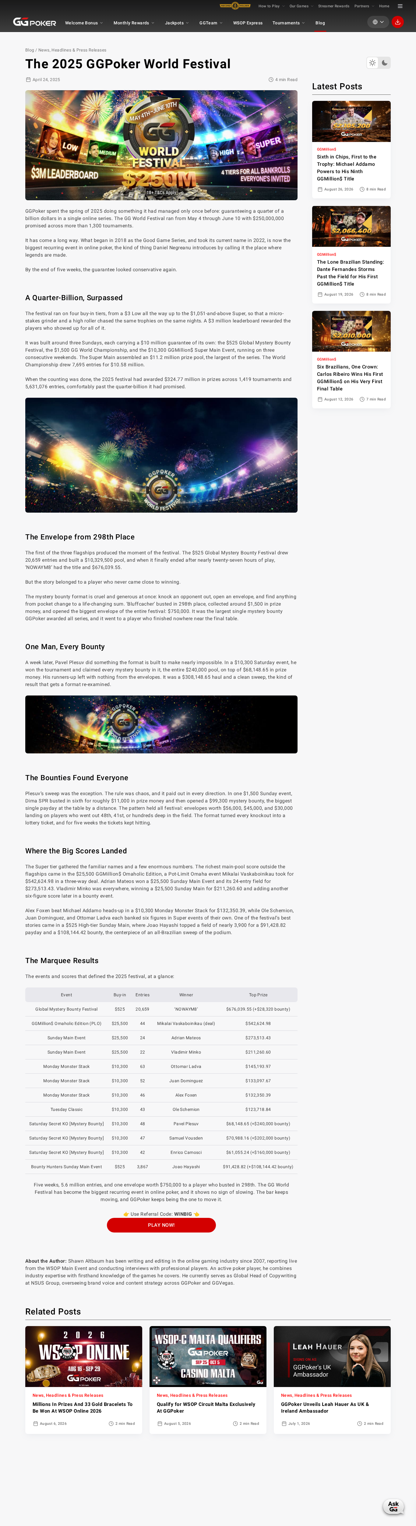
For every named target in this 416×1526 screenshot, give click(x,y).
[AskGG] (393, 1506)
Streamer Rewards (334, 6)
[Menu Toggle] (400, 6)
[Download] (398, 22)
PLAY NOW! (161, 1225)
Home (384, 6)
